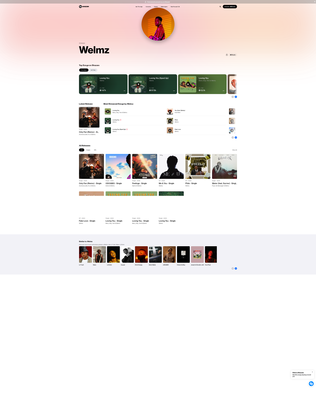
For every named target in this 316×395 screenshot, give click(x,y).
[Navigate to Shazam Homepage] (84, 6)
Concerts (148, 6)
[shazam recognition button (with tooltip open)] (311, 383)
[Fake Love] (196, 130)
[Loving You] (134, 111)
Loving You (116, 110)
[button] (314, 1)
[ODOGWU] (232, 130)
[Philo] (196, 121)
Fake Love (178, 129)
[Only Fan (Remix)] (232, 111)
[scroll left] (233, 97)
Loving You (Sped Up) (119, 129)
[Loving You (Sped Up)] (134, 130)
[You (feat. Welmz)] (196, 111)
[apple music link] (233, 54)
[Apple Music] (82, 137)
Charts (156, 6)
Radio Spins (164, 6)
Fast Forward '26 (175, 6)
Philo (176, 120)
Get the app (139, 6)
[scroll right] (236, 97)
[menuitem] (139, 7)
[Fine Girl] (232, 121)
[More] (157, 111)
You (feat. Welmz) (180, 110)
